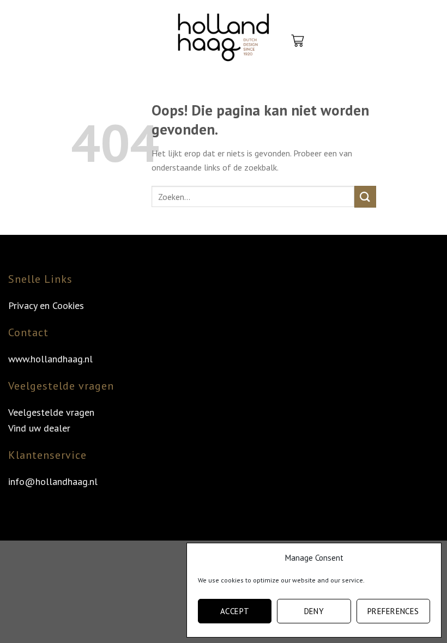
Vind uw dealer (39, 428)
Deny (314, 611)
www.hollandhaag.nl (50, 359)
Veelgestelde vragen (51, 412)
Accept (235, 611)
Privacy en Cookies (46, 305)
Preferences (393, 611)
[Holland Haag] (223, 41)
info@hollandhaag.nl (53, 481)
